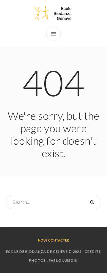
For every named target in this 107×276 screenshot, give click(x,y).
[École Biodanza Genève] (53, 13)
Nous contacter (53, 240)
